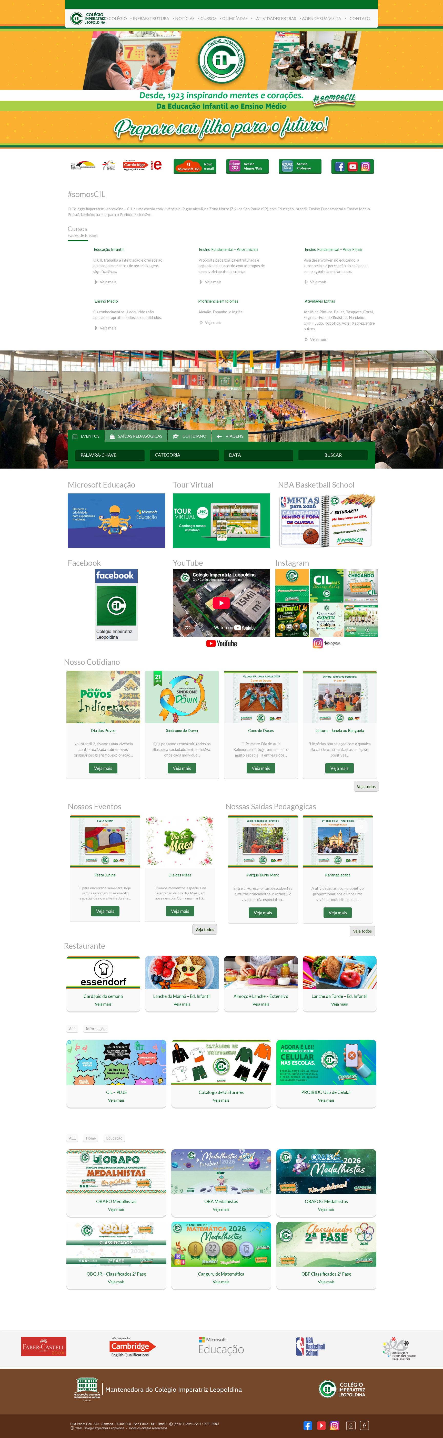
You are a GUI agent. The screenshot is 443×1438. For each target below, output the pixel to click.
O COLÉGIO (116, 18)
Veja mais (107, 281)
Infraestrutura (151, 18)
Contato (360, 18)
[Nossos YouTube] (321, 1428)
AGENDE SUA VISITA (321, 18)
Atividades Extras (276, 18)
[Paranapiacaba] (361, 826)
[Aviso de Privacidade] (351, 1428)
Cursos (208, 18)
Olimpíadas (235, 18)
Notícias (185, 18)
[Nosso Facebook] (307, 1428)
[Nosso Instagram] (334, 1428)
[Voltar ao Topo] (364, 1428)
